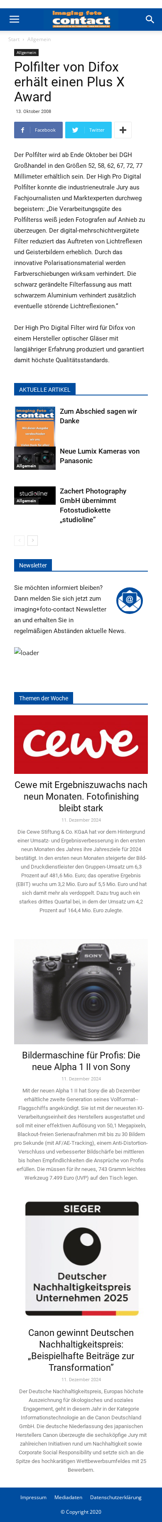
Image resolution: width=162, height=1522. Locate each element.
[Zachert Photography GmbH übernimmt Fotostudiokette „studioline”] (35, 495)
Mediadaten (68, 1497)
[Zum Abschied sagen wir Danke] (35, 435)
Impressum (33, 1497)
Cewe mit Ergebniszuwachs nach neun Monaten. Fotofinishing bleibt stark (81, 796)
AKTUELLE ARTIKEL (45, 389)
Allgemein (39, 39)
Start (14, 39)
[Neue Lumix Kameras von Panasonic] (35, 458)
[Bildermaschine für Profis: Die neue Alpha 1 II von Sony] (81, 986)
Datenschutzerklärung (116, 1497)
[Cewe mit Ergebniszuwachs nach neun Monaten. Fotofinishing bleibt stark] (81, 744)
